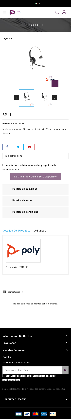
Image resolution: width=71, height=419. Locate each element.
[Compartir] (7, 147)
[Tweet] (18, 147)
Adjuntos (40, 230)
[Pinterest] (30, 147)
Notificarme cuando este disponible (35, 176)
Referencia (11, 267)
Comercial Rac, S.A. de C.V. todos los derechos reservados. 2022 (33, 389)
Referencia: (8, 124)
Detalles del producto (16, 230)
